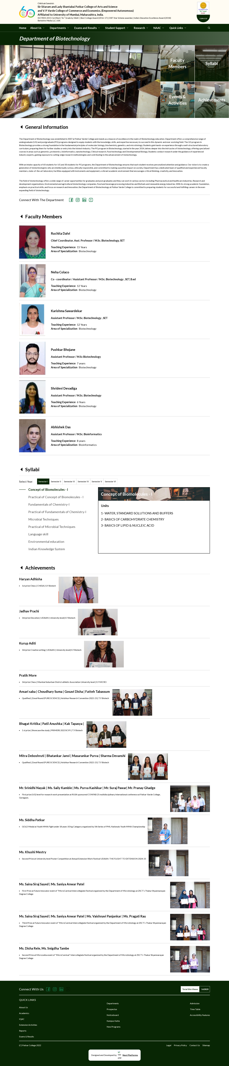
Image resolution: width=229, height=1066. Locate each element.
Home (22, 27)
